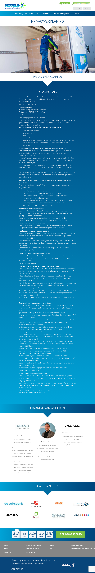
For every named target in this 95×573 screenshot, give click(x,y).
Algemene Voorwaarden (33, 545)
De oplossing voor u (62, 13)
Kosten (78, 13)
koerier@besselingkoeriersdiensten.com (58, 336)
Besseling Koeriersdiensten (26, 13)
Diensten (46, 13)
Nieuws (6, 548)
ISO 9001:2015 (8, 552)
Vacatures (52, 545)
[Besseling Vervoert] (72, 565)
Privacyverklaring (77, 545)
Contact (78, 8)
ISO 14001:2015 (30, 552)
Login (86, 8)
